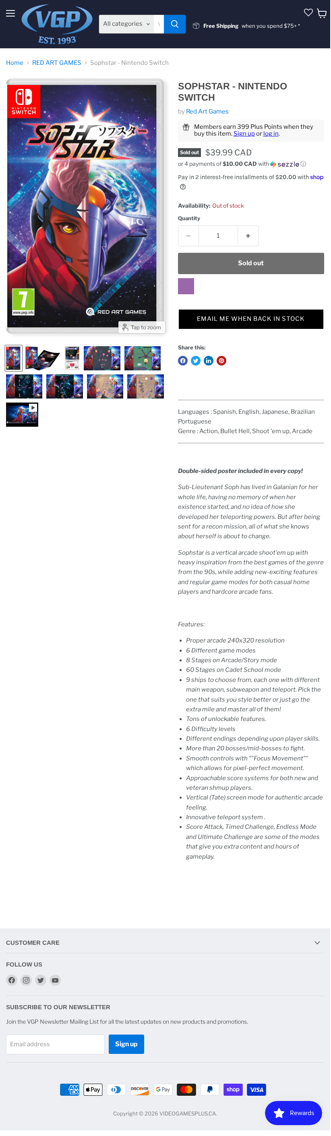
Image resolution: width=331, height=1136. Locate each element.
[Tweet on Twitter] (196, 361)
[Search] (175, 24)
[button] (251, 164)
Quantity (189, 218)
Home (14, 63)
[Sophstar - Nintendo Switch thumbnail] (13, 358)
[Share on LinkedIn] (208, 361)
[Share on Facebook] (183, 361)
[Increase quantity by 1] (248, 235)
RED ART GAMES (56, 63)
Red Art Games (207, 111)
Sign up (244, 133)
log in (271, 133)
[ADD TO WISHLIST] (186, 286)
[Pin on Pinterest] (221, 361)
